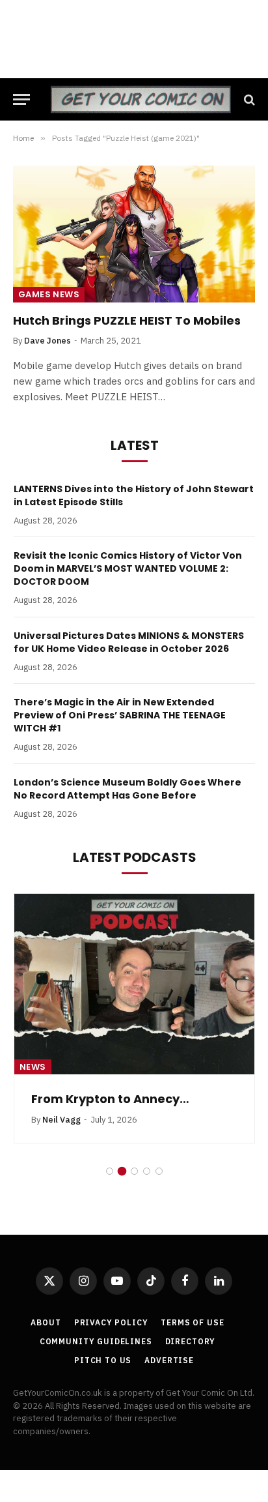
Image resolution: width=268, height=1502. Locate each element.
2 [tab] (122, 1171)
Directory (190, 1341)
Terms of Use (192, 1322)
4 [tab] (147, 1171)
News (33, 1067)
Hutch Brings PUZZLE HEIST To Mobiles (127, 320)
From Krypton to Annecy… (110, 1099)
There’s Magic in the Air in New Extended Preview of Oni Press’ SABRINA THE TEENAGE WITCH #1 (120, 715)
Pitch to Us (102, 1360)
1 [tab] (109, 1171)
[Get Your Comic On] (140, 99)
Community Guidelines (96, 1341)
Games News (48, 294)
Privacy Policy (111, 1322)
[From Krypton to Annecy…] (134, 984)
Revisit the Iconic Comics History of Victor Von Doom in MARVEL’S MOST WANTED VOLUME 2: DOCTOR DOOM (128, 568)
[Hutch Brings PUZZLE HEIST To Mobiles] (134, 234)
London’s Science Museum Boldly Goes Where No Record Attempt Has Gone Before (127, 789)
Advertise (169, 1360)
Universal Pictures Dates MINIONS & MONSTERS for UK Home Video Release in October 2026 (129, 642)
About (45, 1322)
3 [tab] (134, 1171)
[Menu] (21, 99)
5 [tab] (159, 1171)
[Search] (248, 99)
